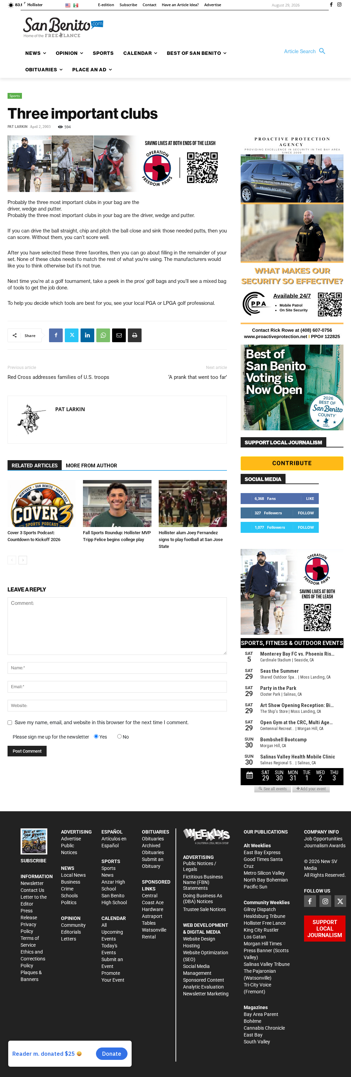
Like (310, 498)
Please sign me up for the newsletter (51, 737)
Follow (306, 512)
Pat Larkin (17, 126)
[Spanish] (77, 5)
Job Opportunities (323, 838)
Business (70, 882)
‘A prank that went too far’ (197, 377)
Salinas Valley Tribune (267, 964)
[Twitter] (71, 335)
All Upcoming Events (112, 932)
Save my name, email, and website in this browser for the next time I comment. (102, 722)
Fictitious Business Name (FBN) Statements (203, 882)
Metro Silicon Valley (264, 873)
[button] (306, 51)
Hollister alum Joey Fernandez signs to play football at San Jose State (191, 539)
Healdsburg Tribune (264, 916)
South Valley (257, 1041)
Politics (68, 902)
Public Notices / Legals (199, 866)
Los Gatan (255, 937)
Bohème (252, 1021)
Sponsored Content (203, 980)
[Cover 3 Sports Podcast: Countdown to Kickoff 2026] (42, 503)
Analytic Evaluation (203, 987)
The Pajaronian (260, 971)
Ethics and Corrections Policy (33, 958)
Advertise (71, 838)
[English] (69, 5)
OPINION (71, 918)
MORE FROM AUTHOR (91, 466)
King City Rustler (261, 930)
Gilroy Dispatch (260, 909)
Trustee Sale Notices (204, 909)
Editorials (71, 932)
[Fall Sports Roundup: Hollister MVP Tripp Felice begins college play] (117, 503)
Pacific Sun (255, 886)
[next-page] (23, 560)
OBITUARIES (155, 832)
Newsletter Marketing (206, 993)
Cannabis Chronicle (264, 1028)
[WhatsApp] (103, 335)
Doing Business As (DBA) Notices (202, 898)
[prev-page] (12, 560)
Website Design (199, 939)
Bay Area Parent (261, 1014)
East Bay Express (262, 852)
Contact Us (32, 890)
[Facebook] (331, 5)
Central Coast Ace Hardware (153, 902)
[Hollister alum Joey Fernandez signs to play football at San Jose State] (193, 503)
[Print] (135, 335)
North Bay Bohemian (266, 880)
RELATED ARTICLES (35, 466)
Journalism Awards (325, 845)
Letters (68, 939)
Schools (69, 895)
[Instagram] (339, 5)
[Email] (119, 335)
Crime (67, 888)
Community (73, 925)
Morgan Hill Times (263, 943)
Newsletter (32, 883)
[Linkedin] (87, 335)
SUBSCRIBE (33, 860)
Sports (15, 95)
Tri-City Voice (257, 985)
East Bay (253, 1035)
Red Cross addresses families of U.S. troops (58, 377)
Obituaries (153, 838)
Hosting (191, 945)
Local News (73, 875)
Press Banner (258, 950)
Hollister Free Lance (265, 923)
